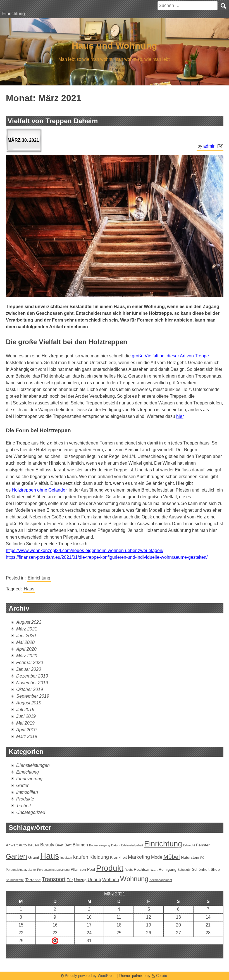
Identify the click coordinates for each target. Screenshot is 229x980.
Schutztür (184, 869)
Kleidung (99, 857)
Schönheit (200, 869)
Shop (215, 869)
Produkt (109, 867)
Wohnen (110, 879)
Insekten (66, 857)
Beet (59, 845)
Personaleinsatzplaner (21, 869)
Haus (29, 588)
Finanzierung (29, 778)
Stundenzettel (15, 880)
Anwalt (12, 845)
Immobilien (27, 792)
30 (55, 940)
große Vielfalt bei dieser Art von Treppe (170, 355)
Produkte (25, 799)
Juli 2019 (25, 709)
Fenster (203, 845)
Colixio (161, 976)
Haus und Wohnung (114, 46)
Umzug (80, 879)
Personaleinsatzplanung (53, 869)
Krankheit (118, 857)
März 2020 (26, 655)
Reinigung (167, 869)
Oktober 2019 (29, 689)
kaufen (80, 857)
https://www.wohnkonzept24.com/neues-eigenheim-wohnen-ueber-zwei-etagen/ (84, 550)
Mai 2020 (25, 642)
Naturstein (190, 857)
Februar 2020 (29, 662)
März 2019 (26, 736)
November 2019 (32, 682)
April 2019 (26, 729)
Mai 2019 (25, 723)
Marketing (139, 857)
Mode (156, 857)
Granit (33, 857)
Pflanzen (78, 869)
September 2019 (32, 696)
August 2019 (28, 702)
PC (202, 857)
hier (179, 416)
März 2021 (26, 629)
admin (209, 146)
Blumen (80, 844)
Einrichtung (13, 13)
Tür (70, 879)
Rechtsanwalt (146, 869)
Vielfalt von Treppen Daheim (53, 121)
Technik (24, 805)
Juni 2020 (26, 635)
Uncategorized (30, 812)
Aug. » (122, 955)
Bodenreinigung (99, 845)
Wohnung (134, 879)
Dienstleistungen (33, 765)
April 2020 (26, 649)
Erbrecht (189, 845)
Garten (23, 785)
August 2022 (28, 622)
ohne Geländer (39, 490)
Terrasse (33, 879)
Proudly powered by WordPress (90, 976)
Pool (91, 869)
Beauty (47, 844)
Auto (23, 845)
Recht (129, 869)
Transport (54, 879)
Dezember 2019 (32, 676)
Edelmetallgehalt (132, 845)
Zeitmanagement (160, 880)
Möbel (171, 856)
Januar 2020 (28, 669)
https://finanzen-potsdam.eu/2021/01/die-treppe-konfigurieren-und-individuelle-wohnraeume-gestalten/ (106, 557)
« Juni (107, 955)
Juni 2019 (26, 716)
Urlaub (94, 879)
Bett (68, 845)
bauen (33, 845)
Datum (115, 845)
